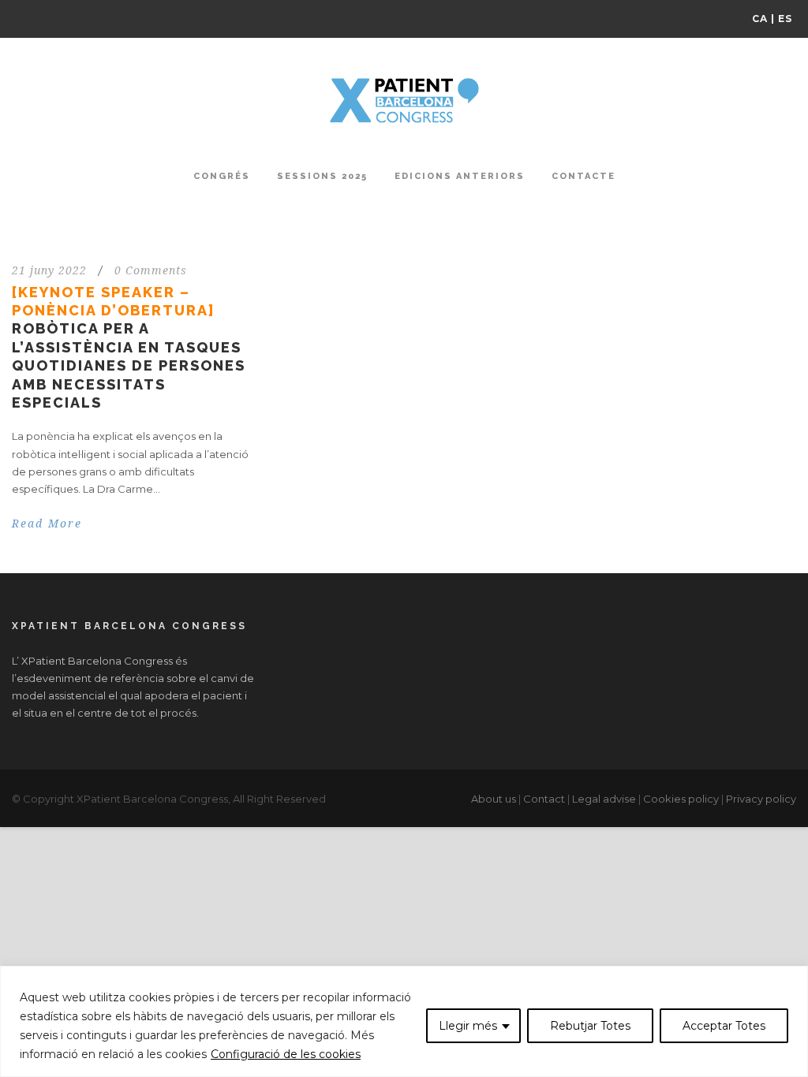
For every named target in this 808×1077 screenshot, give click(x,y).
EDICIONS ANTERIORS (460, 176)
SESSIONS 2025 (322, 176)
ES (785, 18)
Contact (544, 798)
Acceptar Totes (724, 1026)
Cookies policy (681, 798)
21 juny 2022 (49, 270)
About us (493, 798)
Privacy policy (761, 798)
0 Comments (150, 270)
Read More (47, 523)
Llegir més (468, 1026)
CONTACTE (583, 176)
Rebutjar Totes (590, 1026)
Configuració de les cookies (286, 1054)
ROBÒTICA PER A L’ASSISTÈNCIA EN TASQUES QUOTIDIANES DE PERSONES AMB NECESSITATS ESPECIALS (128, 347)
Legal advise (604, 798)
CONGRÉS (221, 176)
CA (760, 18)
